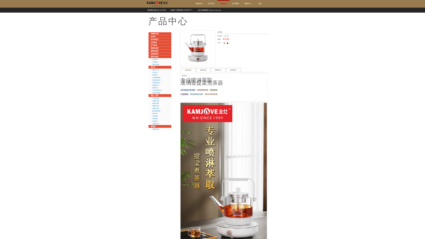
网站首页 (199, 3)
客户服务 (235, 3)
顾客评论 (218, 70)
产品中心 (223, 3)
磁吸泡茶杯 (154, 51)
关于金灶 (211, 3)
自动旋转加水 (156, 80)
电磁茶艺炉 (155, 85)
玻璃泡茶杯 (154, 54)
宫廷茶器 (155, 59)
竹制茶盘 (155, 116)
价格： (219, 39)
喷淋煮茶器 (155, 129)
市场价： (220, 36)
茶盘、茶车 (154, 95)
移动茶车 (155, 121)
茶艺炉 (153, 67)
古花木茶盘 (155, 98)
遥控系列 (155, 75)
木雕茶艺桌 (155, 123)
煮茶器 (153, 126)
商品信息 (188, 70)
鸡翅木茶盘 (155, 101)
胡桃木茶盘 (155, 108)
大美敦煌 (155, 62)
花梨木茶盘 (155, 103)
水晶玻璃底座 (156, 77)
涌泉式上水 (155, 70)
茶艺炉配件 (154, 39)
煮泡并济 (155, 88)
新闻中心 (247, 3)
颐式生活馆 (155, 64)
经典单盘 (155, 118)
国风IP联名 (154, 57)
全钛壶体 (154, 42)
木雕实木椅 (154, 34)
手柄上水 (155, 72)
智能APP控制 (156, 93)
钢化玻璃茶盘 (156, 111)
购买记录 (203, 70)
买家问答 (233, 70)
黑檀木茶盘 (155, 106)
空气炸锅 (154, 45)
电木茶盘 (155, 113)
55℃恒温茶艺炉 (157, 90)
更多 (260, 3)
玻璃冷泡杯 (154, 48)
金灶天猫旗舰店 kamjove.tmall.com (209, 10)
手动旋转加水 (156, 82)
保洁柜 (153, 36)
